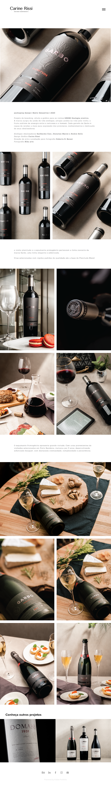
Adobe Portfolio (60, 779)
